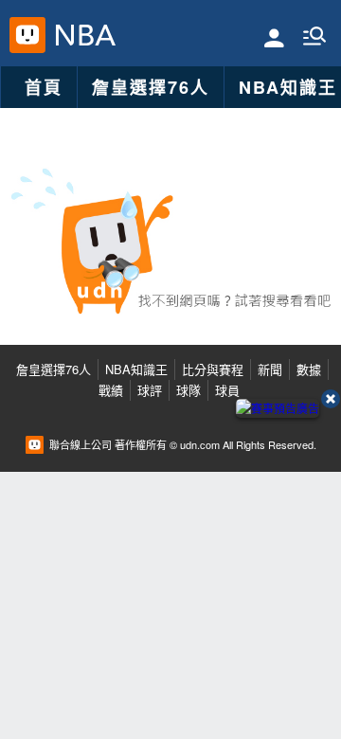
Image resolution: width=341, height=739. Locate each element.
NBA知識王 (136, 369)
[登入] (274, 36)
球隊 (188, 390)
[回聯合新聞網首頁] (27, 35)
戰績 (111, 390)
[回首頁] (81, 35)
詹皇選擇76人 (150, 87)
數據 (308, 369)
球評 (149, 390)
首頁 (44, 87)
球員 (227, 390)
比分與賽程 (212, 369)
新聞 (270, 369)
